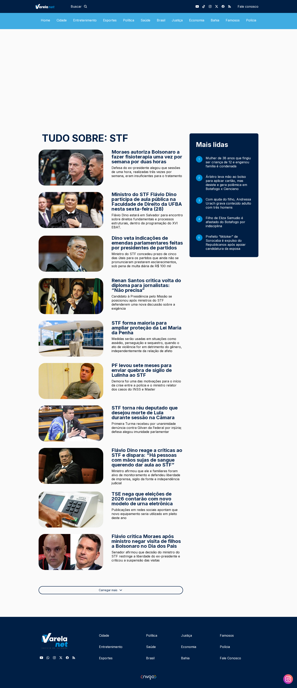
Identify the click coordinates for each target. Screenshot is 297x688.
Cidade (62, 20)
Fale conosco (248, 6)
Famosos (233, 20)
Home (45, 20)
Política (128, 20)
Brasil (161, 20)
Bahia (215, 20)
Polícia (251, 20)
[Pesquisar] (85, 6)
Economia (196, 20)
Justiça (177, 20)
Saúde (145, 20)
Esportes (110, 20)
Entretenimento (85, 20)
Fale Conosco (230, 658)
